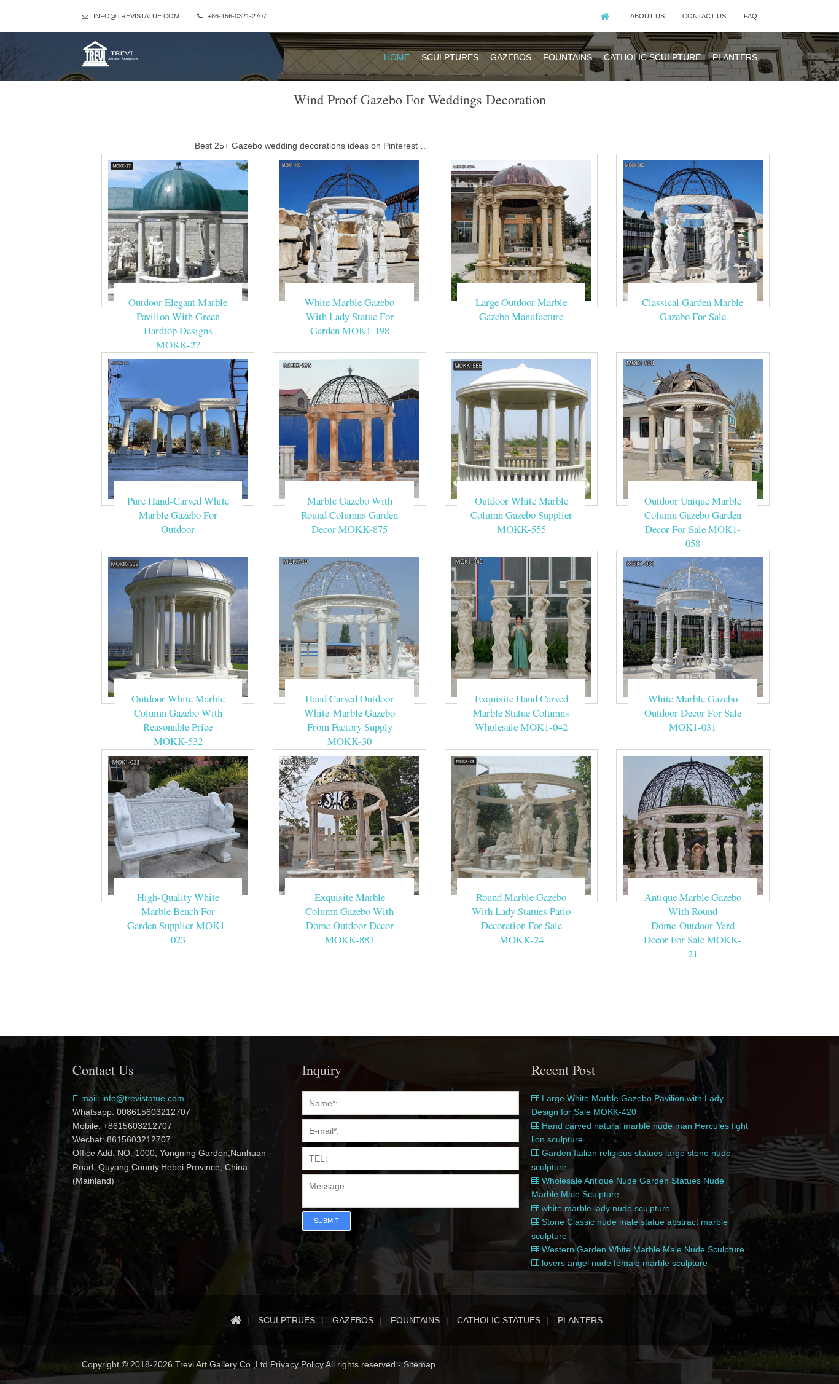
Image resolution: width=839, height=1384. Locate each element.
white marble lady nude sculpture (604, 1208)
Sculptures (449, 57)
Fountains (567, 57)
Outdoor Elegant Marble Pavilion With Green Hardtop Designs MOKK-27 (177, 323)
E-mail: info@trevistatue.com (128, 1098)
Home (397, 57)
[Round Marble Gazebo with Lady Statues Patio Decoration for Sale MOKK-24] (521, 825)
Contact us (704, 16)
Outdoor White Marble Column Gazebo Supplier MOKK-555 (521, 514)
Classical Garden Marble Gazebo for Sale (692, 309)
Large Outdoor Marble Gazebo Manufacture (521, 309)
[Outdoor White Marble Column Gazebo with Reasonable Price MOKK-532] (177, 626)
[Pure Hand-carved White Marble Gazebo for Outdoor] (177, 428)
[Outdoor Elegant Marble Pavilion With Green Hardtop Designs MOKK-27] (177, 230)
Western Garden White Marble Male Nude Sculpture (641, 1249)
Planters (734, 57)
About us (647, 16)
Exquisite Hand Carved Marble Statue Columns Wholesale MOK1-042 (521, 712)
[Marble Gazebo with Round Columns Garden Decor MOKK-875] (349, 428)
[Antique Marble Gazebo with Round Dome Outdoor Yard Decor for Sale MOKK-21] (692, 825)
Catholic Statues (498, 1320)
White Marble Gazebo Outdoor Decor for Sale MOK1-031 (692, 712)
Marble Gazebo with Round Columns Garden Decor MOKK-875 (349, 514)
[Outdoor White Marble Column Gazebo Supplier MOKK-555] (521, 428)
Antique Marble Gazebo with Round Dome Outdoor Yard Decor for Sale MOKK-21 (692, 925)
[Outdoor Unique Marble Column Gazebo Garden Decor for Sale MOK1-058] (692, 428)
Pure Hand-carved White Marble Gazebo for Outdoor (178, 514)
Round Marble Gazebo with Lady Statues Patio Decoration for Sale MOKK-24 (521, 918)
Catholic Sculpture (652, 57)
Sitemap (419, 1364)
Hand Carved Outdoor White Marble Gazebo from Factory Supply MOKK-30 (349, 719)
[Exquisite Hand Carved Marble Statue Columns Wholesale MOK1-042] (521, 626)
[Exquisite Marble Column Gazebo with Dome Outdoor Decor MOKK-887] (349, 825)
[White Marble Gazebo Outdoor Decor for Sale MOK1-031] (692, 626)
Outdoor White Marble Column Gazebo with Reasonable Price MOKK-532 (178, 719)
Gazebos (510, 57)
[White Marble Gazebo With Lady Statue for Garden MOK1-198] (349, 230)
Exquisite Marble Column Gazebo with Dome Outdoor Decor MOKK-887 (349, 918)
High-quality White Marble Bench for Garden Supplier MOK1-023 (177, 918)
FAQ (750, 16)
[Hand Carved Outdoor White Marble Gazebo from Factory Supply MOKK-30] (349, 626)
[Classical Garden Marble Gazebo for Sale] (692, 230)
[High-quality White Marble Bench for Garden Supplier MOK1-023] (177, 825)
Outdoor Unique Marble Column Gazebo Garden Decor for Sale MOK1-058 (692, 521)
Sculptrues (286, 1320)
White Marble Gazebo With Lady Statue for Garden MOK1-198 (349, 316)
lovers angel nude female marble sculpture (623, 1263)
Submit (326, 1220)
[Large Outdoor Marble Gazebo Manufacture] (521, 230)
